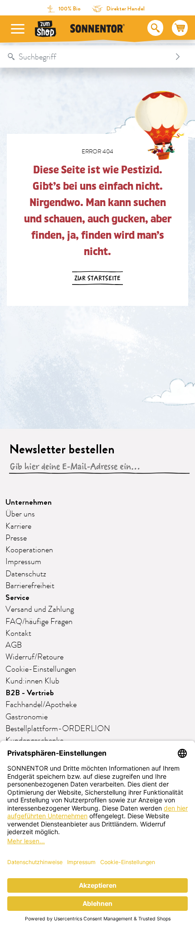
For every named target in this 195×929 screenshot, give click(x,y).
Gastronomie (26, 717)
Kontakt (18, 633)
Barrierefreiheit (29, 585)
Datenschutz (25, 574)
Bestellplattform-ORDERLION (57, 728)
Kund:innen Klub (32, 681)
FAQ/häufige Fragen (39, 621)
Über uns (20, 514)
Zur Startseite (97, 278)
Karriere (18, 526)
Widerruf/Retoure (34, 657)
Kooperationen (29, 550)
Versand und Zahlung (39, 609)
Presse (16, 538)
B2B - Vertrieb (29, 692)
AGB (13, 645)
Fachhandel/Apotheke (41, 704)
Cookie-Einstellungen (40, 669)
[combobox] (88, 56)
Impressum (23, 561)
